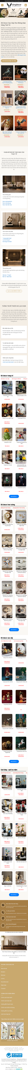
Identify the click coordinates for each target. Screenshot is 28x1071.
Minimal (3, 975)
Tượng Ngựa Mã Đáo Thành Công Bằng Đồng (7, 82)
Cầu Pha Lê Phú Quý (21, 837)
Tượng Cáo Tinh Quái (8, 465)
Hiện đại (5, 275)
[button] (2, 5)
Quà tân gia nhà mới (6, 772)
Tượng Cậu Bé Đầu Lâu (7, 487)
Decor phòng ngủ (7, 203)
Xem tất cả (13, 496)
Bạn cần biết (15, 1047)
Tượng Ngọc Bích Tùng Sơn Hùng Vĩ (21, 82)
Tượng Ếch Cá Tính (7, 442)
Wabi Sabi (9, 276)
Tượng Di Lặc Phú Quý (21, 704)
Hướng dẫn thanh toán (7, 1004)
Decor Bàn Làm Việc (18, 1049)
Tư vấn (20, 1047)
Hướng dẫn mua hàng (6, 1011)
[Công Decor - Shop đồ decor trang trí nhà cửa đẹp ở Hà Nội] (14, 5)
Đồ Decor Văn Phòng (8, 1048)
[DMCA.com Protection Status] (19, 1069)
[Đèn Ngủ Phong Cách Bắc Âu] (7, 97)
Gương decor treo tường (19, 507)
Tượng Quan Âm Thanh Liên (21, 681)
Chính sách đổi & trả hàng (7, 1007)
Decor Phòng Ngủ (9, 1049)
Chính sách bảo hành (6, 997)
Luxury (3, 978)
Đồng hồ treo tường (5, 507)
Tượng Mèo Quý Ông (22, 487)
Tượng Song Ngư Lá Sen (21, 395)
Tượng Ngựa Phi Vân (22, 418)
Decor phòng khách (7, 201)
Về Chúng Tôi (8, 1047)
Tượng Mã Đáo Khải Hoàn (22, 751)
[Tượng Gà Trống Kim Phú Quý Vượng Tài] (21, 123)
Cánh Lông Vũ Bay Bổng (7, 813)
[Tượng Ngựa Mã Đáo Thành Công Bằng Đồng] (7, 72)
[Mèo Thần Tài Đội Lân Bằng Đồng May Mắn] (7, 123)
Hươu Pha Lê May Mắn (7, 789)
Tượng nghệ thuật (7, 238)
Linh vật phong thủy (18, 641)
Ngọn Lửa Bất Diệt (7, 885)
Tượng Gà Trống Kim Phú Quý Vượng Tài (20, 132)
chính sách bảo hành (8, 362)
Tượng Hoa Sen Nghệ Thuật (7, 418)
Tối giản (9, 275)
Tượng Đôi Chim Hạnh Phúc (21, 728)
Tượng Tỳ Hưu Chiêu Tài (7, 657)
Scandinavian (4, 982)
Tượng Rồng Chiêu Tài (8, 704)
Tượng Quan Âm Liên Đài (8, 681)
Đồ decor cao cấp (5, 378)
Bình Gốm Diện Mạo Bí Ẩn (22, 861)
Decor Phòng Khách (14, 1050)
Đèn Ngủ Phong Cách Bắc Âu (7, 107)
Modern (3, 972)
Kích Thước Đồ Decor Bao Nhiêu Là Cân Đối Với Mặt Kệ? (14, 952)
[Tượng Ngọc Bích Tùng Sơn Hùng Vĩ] (21, 72)
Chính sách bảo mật (6, 1001)
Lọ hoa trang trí (6, 240)
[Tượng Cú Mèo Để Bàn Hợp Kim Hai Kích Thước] (21, 97)
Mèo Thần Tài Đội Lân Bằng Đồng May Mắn (7, 132)
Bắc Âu (4, 276)
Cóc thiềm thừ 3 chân (6, 641)
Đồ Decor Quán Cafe (19, 1048)
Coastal (3, 988)
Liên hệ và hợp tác (5, 1014)
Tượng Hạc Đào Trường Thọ (7, 728)
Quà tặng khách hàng (18, 772)
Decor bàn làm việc (7, 205)
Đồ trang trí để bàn (7, 241)
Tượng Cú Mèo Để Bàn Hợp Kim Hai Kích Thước (21, 107)
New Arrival (4, 968)
